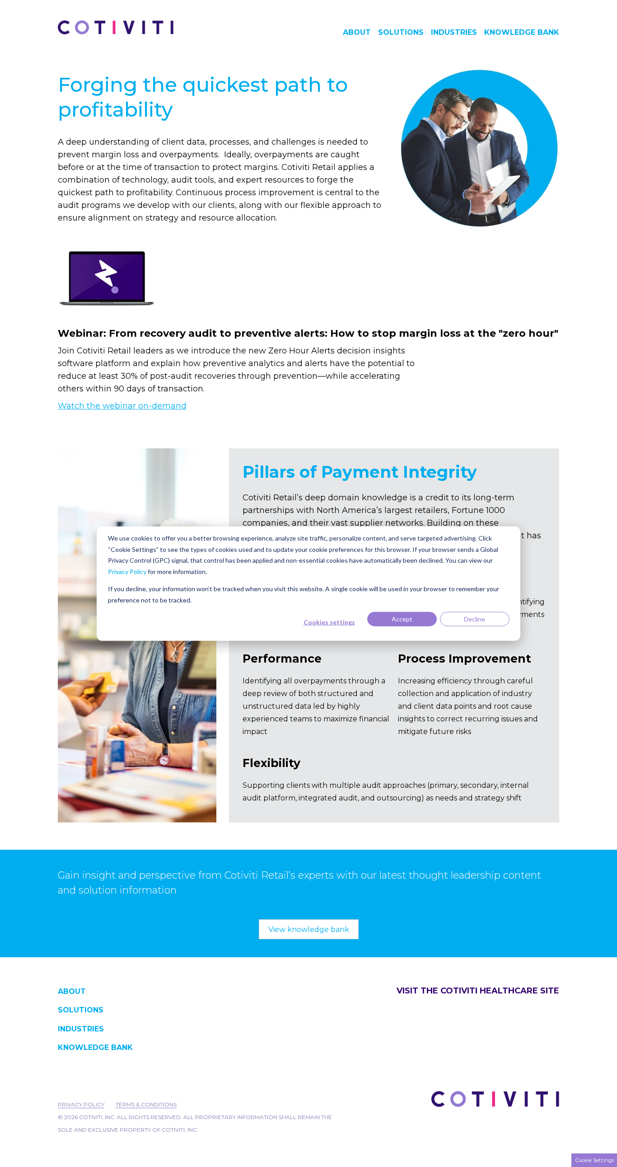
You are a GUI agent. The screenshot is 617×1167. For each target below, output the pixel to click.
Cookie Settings (594, 1160)
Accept (402, 619)
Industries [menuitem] (454, 32)
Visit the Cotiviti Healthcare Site (478, 991)
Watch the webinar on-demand (122, 406)
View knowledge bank (308, 929)
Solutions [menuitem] (401, 32)
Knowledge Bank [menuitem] (521, 32)
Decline (474, 619)
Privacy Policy (127, 571)
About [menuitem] (357, 32)
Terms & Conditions (146, 1104)
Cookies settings (329, 622)
